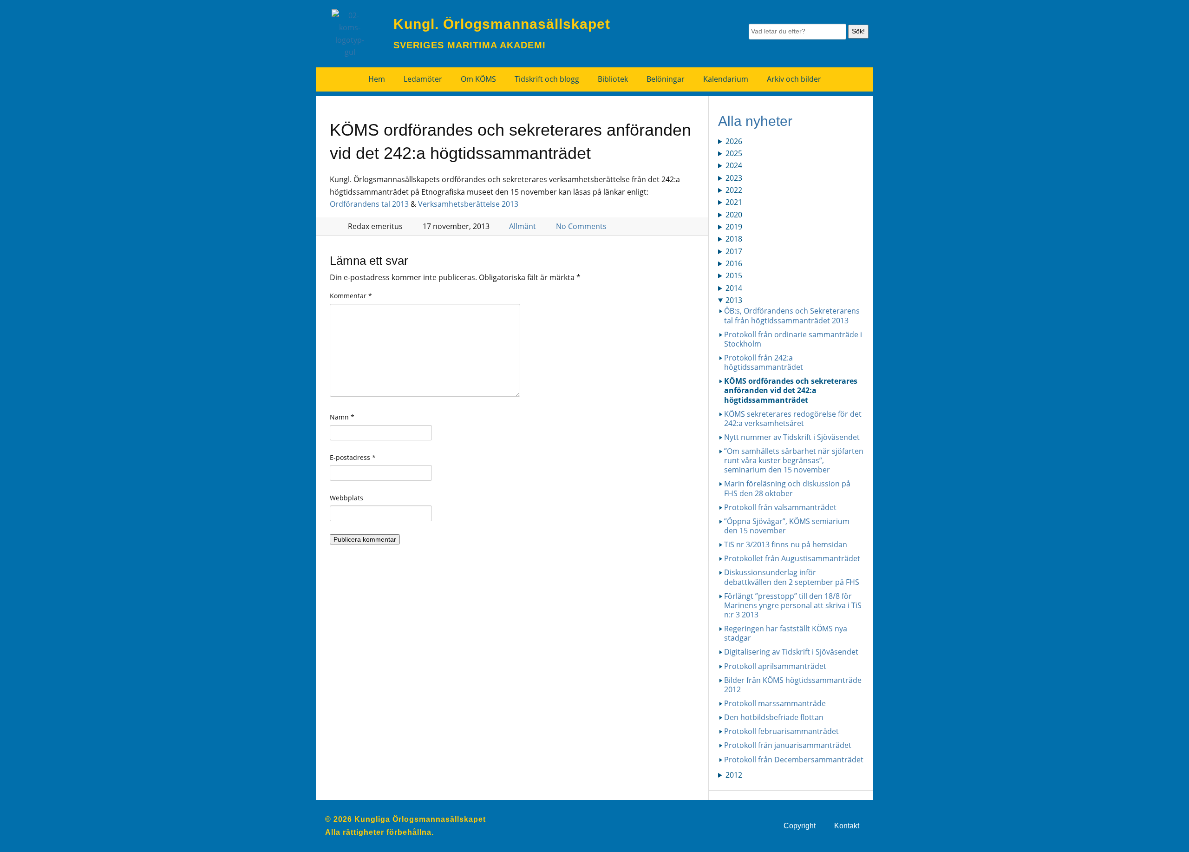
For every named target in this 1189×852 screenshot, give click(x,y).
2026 (733, 141)
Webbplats (346, 497)
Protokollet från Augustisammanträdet (792, 558)
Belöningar (666, 79)
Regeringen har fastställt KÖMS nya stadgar (785, 633)
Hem (376, 79)
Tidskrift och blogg (547, 79)
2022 (733, 190)
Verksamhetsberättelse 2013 (468, 204)
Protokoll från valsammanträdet (780, 507)
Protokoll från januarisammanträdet (787, 745)
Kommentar (351, 295)
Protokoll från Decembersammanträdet (793, 759)
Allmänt (522, 226)
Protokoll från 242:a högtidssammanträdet (763, 362)
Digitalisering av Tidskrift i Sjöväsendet (791, 651)
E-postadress (353, 457)
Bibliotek (613, 79)
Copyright (800, 826)
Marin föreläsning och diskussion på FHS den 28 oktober (787, 488)
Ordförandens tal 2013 (369, 204)
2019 (733, 227)
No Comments (581, 226)
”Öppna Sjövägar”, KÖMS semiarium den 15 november (786, 526)
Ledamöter (423, 79)
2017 (733, 251)
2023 (733, 178)
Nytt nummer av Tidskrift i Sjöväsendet (792, 437)
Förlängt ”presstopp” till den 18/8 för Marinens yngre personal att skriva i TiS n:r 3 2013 (793, 605)
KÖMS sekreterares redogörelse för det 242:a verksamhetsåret (793, 418)
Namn (342, 417)
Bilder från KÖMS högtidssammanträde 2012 (793, 684)
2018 (733, 239)
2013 (733, 300)
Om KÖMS (478, 79)
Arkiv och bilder (794, 79)
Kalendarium (725, 79)
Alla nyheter (755, 121)
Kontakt (846, 826)
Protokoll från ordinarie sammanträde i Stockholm (793, 339)
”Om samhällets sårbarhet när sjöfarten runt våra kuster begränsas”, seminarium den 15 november (793, 460)
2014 (733, 288)
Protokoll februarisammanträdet (781, 731)
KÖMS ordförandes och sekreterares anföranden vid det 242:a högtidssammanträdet (790, 390)
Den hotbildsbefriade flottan (773, 717)
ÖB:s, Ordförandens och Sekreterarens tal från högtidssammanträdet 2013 (792, 315)
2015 (733, 275)
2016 (733, 263)
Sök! (858, 31)
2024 (733, 165)
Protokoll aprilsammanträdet (775, 666)
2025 (733, 153)
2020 (733, 215)
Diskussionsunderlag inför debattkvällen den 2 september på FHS (791, 577)
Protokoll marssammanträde (775, 703)
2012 (733, 775)
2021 (733, 202)
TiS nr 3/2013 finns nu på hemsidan (785, 544)
